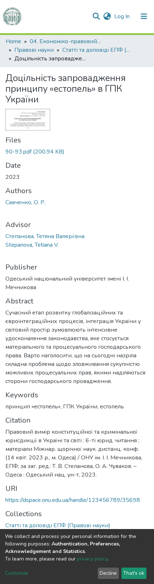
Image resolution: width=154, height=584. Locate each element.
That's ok (133, 573)
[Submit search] (96, 16)
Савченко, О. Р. (25, 202)
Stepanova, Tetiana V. (32, 245)
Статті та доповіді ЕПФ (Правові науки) (98, 50)
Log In (122, 16)
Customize (16, 573)
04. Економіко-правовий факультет (65, 41)
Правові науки (34, 50)
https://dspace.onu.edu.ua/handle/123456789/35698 (72, 500)
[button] (107, 16)
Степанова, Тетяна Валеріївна (45, 236)
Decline (108, 573)
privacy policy (92, 558)
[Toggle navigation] (144, 16)
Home (13, 41)
